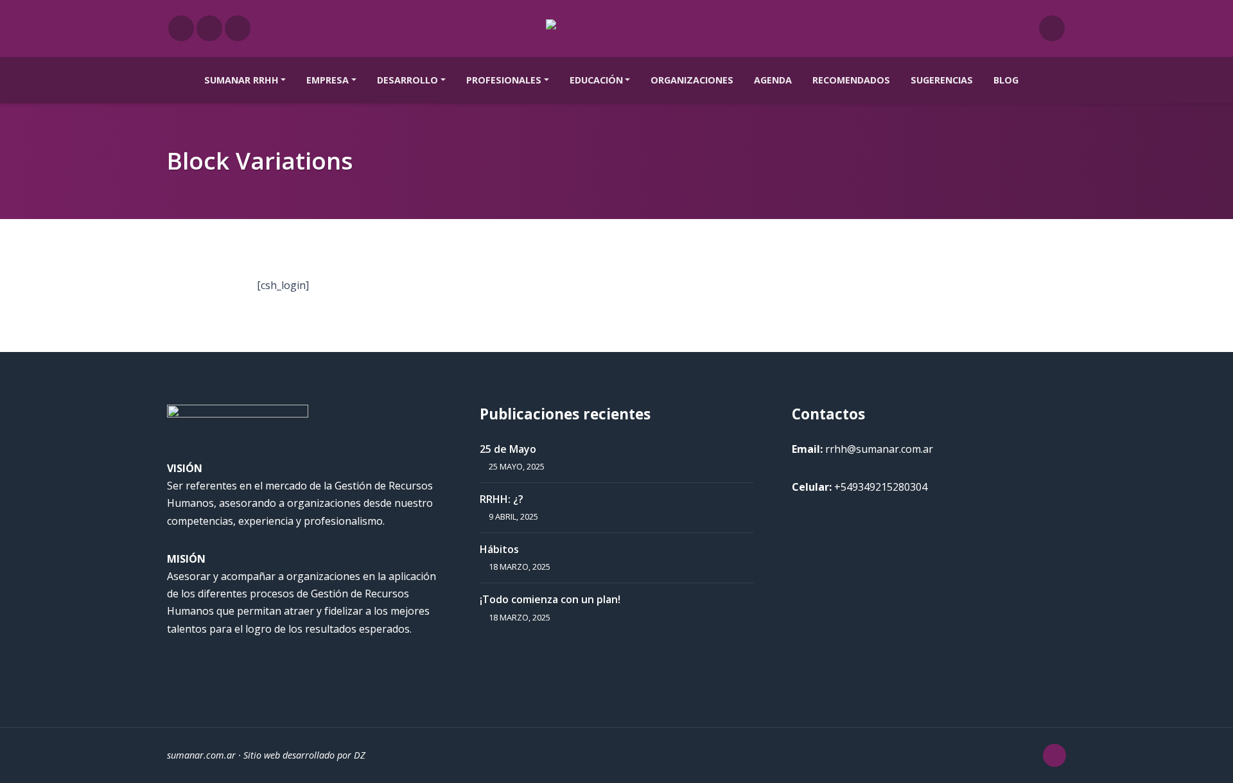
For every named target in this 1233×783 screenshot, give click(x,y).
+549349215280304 (880, 487)
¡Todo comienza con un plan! (550, 599)
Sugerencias (942, 80)
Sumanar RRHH (241, 80)
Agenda (773, 80)
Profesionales (503, 80)
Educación (596, 80)
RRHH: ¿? (501, 499)
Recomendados (851, 80)
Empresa (327, 80)
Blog (1006, 80)
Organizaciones (692, 80)
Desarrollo (407, 80)
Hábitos (499, 549)
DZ (359, 755)
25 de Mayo (508, 449)
